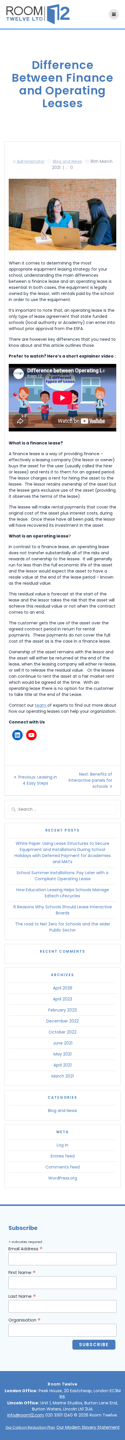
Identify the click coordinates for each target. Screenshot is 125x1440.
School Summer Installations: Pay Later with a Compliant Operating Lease (62, 876)
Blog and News (67, 161)
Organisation (24, 1319)
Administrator (30, 161)
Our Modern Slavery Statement (88, 1427)
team (41, 705)
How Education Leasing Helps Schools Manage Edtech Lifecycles (62, 893)
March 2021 (62, 1076)
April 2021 (62, 1065)
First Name (22, 1272)
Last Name (22, 1296)
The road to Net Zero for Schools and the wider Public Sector (62, 927)
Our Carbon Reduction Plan (30, 1427)
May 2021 (62, 1054)
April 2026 (62, 988)
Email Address (25, 1248)
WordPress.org (62, 1178)
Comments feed (62, 1167)
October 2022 (62, 1032)
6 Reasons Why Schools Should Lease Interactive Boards (62, 910)
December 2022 (62, 1021)
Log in (62, 1145)
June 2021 (62, 1043)
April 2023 (62, 999)
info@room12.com (25, 1415)
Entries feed (63, 1156)
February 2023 (62, 1010)
